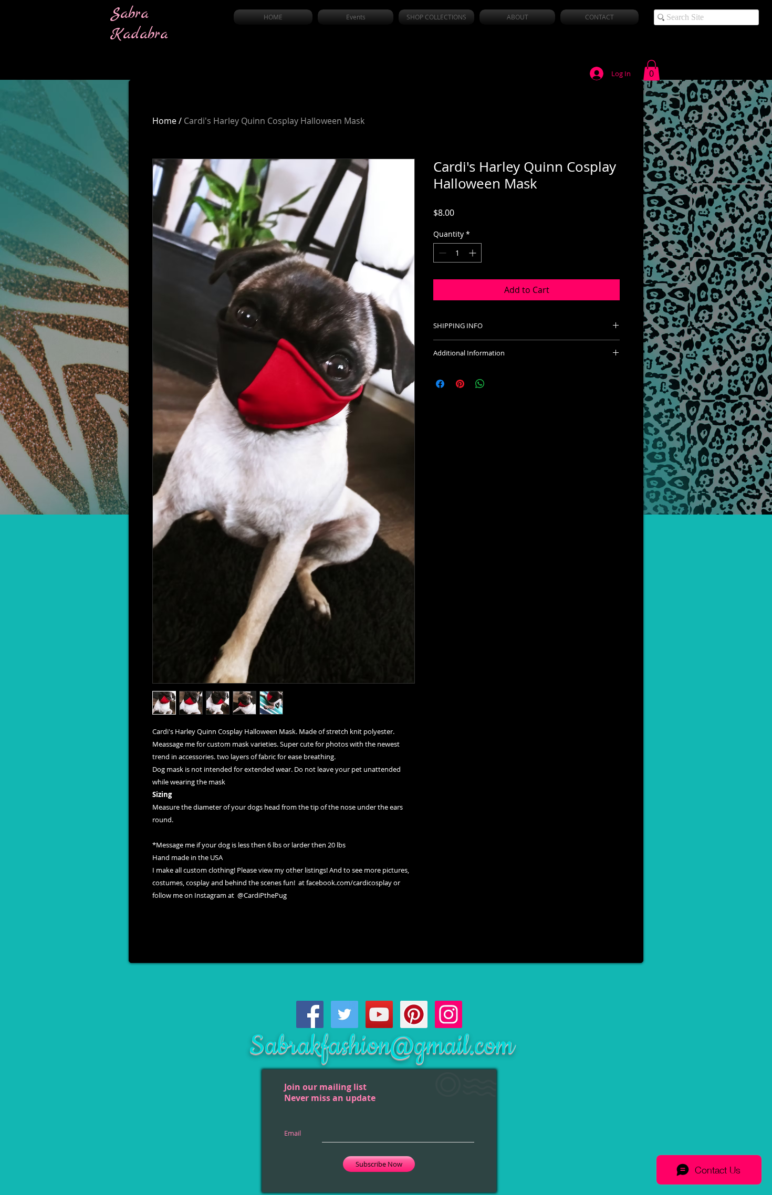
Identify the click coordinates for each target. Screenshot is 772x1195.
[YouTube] (379, 1014)
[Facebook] (310, 1014)
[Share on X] (500, 384)
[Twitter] (344, 1014)
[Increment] (473, 253)
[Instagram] (448, 1014)
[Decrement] (441, 253)
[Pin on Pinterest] (460, 384)
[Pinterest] (413, 1014)
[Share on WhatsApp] (480, 384)
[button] (651, 70)
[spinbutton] (457, 253)
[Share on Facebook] (440, 384)
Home (164, 121)
